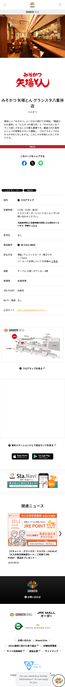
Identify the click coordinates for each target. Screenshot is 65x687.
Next (60, 534)
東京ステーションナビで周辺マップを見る (32, 445)
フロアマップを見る (32, 368)
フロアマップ (27, 200)
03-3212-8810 (28, 244)
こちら (34, 225)
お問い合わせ (24, 640)
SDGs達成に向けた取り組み (22, 646)
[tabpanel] (32, 36)
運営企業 (33, 651)
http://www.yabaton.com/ (31, 310)
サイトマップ (51, 651)
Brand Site (41, 640)
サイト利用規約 (14, 651)
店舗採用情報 (49, 646)
